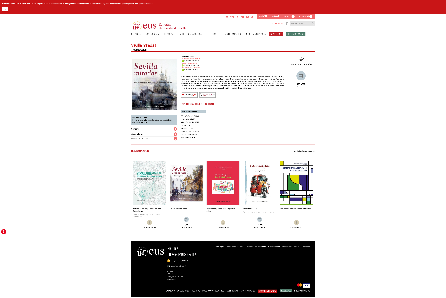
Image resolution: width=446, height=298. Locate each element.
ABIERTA (191, 137)
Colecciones (152, 34)
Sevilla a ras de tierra (178, 209)
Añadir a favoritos (138, 134)
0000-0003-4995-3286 (191, 70)
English (274, 16)
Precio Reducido (295, 34)
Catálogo (136, 34)
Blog (232, 17)
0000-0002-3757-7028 (191, 65)
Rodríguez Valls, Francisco (191, 67)
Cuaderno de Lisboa (251, 209)
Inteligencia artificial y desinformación (295, 209)
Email (252, 17)
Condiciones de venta (234, 247)
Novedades (276, 34)
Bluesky (242, 17)
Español (261, 16)
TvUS (247, 17)
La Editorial (213, 34)
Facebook (238, 17)
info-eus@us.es (172, 279)
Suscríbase (305, 247)
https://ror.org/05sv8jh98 (179, 266)
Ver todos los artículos (303, 151)
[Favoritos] (161, 166)
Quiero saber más (146, 4)
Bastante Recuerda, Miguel (191, 58)
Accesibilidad (227, 17)
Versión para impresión (140, 138)
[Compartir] (175, 129)
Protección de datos (290, 247)
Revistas (168, 34)
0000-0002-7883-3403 (191, 61)
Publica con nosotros (190, 34)
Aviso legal (219, 247)
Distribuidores (233, 34)
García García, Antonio (189, 63)
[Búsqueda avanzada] (287, 23)
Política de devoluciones (256, 247)
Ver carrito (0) (304, 16)
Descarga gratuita (255, 34)
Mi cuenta (287, 16)
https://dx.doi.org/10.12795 (179, 261)
